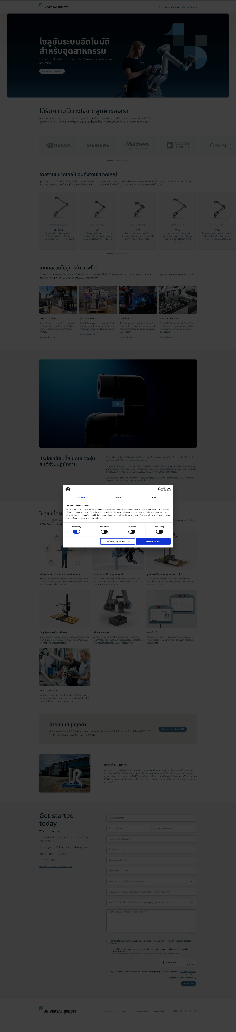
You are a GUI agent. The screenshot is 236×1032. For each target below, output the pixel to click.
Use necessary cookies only (118, 541)
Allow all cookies (153, 541)
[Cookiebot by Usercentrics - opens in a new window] (160, 489)
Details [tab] (118, 497)
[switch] (104, 532)
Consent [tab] (81, 497)
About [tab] (155, 497)
